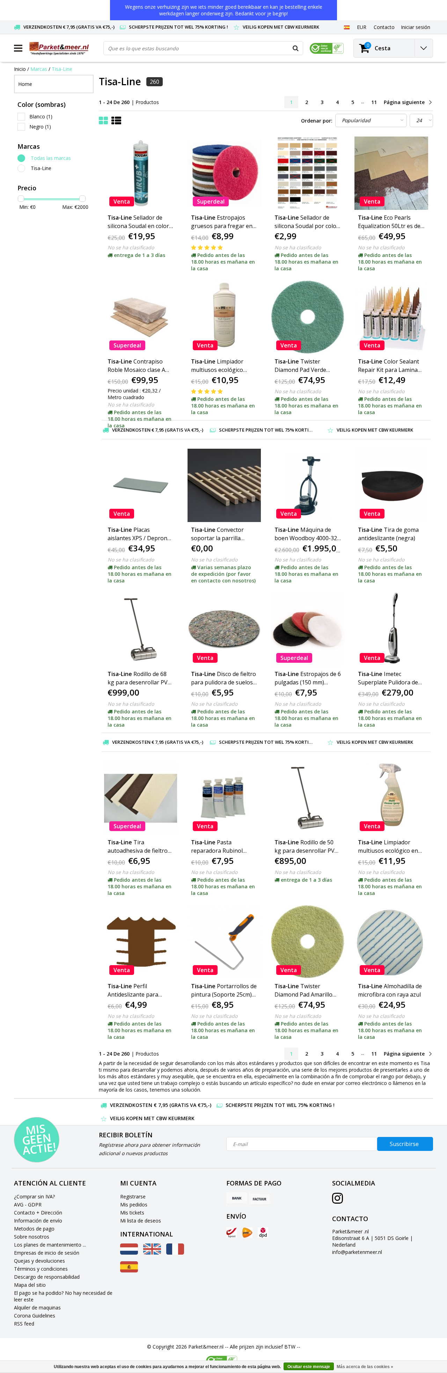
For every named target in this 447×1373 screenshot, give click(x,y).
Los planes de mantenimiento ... (50, 1244)
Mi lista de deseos (140, 1220)
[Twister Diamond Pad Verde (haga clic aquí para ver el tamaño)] (307, 317)
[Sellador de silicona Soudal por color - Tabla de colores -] (307, 173)
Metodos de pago (34, 1228)
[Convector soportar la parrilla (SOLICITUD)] (224, 485)
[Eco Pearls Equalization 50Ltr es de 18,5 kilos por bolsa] (391, 173)
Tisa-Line (62, 69)
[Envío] (231, 1232)
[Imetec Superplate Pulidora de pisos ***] (391, 629)
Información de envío (38, 1220)
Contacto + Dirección (38, 1212)
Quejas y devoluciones (39, 1260)
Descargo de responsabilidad (47, 1276)
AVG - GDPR (28, 1204)
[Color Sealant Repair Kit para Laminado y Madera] (391, 317)
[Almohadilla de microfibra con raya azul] (391, 941)
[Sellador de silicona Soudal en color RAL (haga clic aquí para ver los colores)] (140, 173)
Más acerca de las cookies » (365, 1366)
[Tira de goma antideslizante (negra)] (391, 485)
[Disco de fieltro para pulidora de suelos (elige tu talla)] (224, 629)
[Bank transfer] (236, 1198)
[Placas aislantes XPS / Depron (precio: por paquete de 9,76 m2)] (140, 485)
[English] (152, 1252)
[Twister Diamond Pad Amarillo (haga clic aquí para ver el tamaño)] (307, 941)
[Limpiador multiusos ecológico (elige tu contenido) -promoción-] (224, 317)
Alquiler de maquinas (37, 1307)
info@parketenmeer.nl (357, 1252)
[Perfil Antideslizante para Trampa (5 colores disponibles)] (140, 941)
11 (374, 102)
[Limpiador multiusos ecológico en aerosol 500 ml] (391, 798)
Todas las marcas (51, 158)
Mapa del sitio (30, 1285)
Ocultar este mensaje (308, 1366)
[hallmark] (327, 48)
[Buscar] (296, 48)
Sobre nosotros (31, 1236)
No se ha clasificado (131, 247)
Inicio (20, 69)
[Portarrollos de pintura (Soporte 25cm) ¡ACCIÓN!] (224, 941)
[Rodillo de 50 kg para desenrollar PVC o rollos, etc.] (307, 798)
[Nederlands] (129, 1252)
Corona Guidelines (34, 1315)
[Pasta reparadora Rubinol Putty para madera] (224, 798)
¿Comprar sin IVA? (34, 1196)
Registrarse (133, 1196)
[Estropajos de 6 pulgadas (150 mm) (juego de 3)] (307, 629)
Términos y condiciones (41, 1268)
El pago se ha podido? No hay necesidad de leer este (63, 1296)
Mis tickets (132, 1212)
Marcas (38, 69)
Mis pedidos (133, 1204)
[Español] (346, 27)
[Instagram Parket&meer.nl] (337, 1200)
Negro (40, 126)
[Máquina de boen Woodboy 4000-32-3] (307, 485)
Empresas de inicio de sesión (46, 1252)
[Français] (175, 1252)
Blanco (40, 116)
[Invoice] (259, 1198)
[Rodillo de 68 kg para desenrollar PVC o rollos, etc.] (140, 629)
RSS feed (24, 1323)
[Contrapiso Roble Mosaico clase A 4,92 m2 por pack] (140, 317)
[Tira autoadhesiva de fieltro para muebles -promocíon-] (140, 798)
